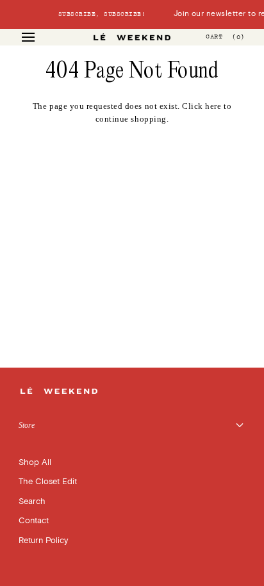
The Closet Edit (48, 481)
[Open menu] (40, 37)
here (213, 106)
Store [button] (27, 425)
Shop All (35, 462)
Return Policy (43, 540)
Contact (34, 521)
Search (32, 501)
